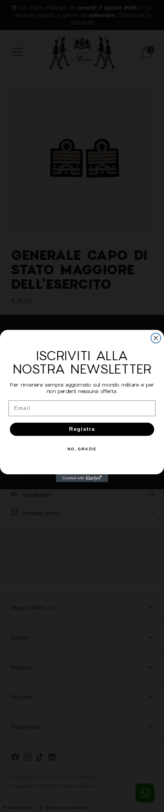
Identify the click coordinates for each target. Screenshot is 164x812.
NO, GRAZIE (82, 449)
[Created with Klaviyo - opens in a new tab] (82, 478)
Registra (82, 429)
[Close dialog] (156, 338)
